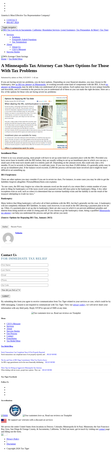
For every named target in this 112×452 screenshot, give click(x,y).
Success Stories (13, 52)
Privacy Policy (13, 439)
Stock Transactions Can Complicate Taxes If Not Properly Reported (23, 352)
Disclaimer (11, 444)
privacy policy (79, 305)
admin (18, 233)
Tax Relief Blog (15, 59)
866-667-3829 (13, 22)
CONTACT (12, 20)
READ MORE (52, 354)
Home (3, 59)
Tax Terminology (19, 42)
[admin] (8, 243)
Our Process (12, 333)
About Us (16, 47)
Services (10, 34)
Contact (10, 336)
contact (102, 429)
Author (5, 227)
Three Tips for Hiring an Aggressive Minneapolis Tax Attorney (21, 368)
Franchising (12, 338)
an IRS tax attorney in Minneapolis (31, 84)
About (9, 44)
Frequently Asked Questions (24, 39)
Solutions (16, 37)
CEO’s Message (19, 49)
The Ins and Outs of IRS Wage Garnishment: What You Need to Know (24, 360)
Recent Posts (16, 227)
